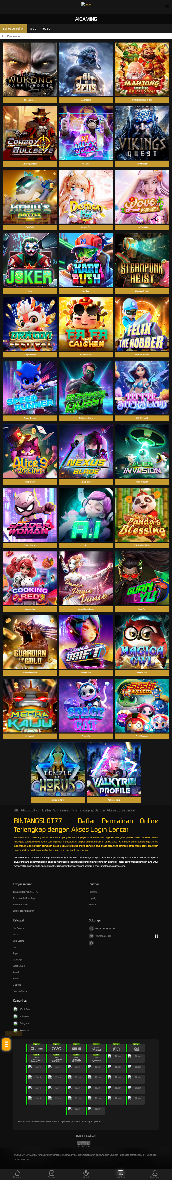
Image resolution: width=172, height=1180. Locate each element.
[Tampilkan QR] (156, 935)
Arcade (16, 972)
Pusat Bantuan (20, 904)
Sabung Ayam (20, 991)
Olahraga (17, 959)
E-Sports (17, 984)
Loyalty (92, 898)
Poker (16, 978)
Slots (15, 934)
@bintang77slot (103, 935)
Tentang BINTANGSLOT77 (25, 891)
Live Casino (18, 940)
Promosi (93, 891)
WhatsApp (25, 1009)
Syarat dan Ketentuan (23, 910)
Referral (92, 904)
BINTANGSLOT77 (22, 837)
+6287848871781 (105, 928)
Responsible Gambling (24, 898)
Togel (15, 953)
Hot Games (18, 928)
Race (15, 947)
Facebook (24, 1030)
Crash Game (19, 965)
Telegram (24, 1023)
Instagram (24, 1016)
